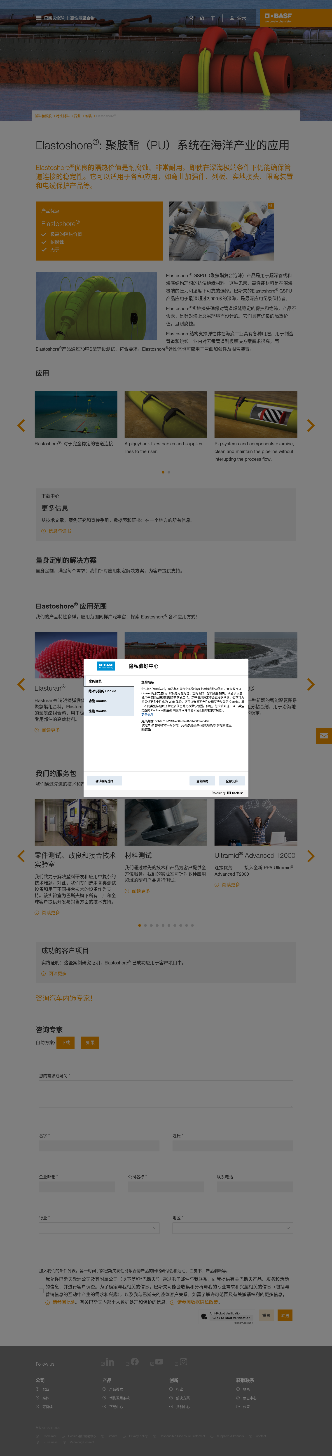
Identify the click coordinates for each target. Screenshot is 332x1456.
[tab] (109, 681)
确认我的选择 (104, 781)
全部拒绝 (202, 781)
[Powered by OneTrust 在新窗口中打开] (229, 794)
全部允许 (232, 781)
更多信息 (147, 714)
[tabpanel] (193, 708)
